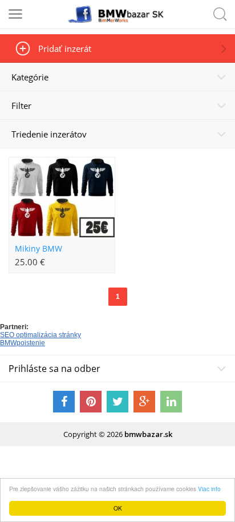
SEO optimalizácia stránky (40, 335)
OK (118, 508)
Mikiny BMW (38, 249)
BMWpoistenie (22, 343)
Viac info (209, 488)
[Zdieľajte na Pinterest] (91, 401)
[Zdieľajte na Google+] (144, 401)
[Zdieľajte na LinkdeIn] (171, 401)
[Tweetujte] (117, 401)
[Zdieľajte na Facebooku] (64, 401)
